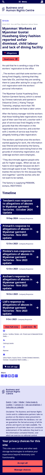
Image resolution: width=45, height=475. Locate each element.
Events (9, 402)
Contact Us (19, 404)
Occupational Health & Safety (17, 360)
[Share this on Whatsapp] (2, 376)
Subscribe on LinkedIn (15, 407)
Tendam (16, 334)
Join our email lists (33, 404)
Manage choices (22, 469)
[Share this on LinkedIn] (9, 376)
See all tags (12, 366)
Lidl (21, 334)
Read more (9, 59)
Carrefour (11, 334)
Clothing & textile (8, 343)
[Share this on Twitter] (5, 376)
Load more (27, 327)
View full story (11, 327)
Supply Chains (16, 357)
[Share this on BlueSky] (13, 376)
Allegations (12, 53)
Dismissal (5, 360)
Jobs (15, 402)
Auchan (5, 334)
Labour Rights (7, 357)
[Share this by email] (16, 376)
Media (21, 402)
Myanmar (5, 350)
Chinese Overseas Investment (30, 357)
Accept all (23, 463)
